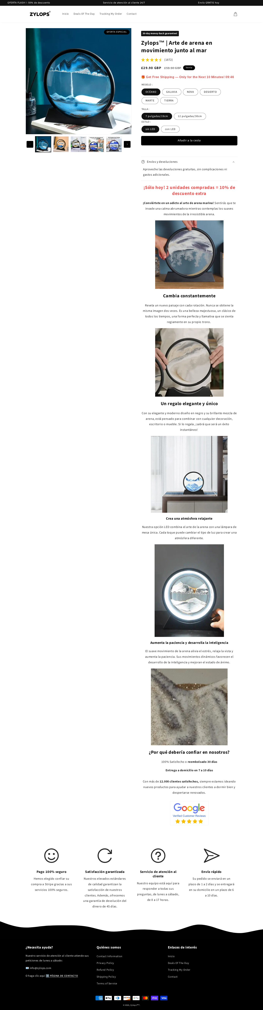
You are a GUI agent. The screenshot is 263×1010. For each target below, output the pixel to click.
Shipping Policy (106, 977)
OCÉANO (151, 92)
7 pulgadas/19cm (157, 116)
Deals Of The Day (178, 963)
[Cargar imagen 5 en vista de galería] (114, 144)
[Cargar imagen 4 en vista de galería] (96, 144)
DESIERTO (210, 92)
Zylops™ (134, 1005)
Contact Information (109, 956)
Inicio (171, 956)
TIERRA (169, 101)
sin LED (150, 129)
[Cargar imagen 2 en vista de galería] (61, 144)
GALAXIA (171, 92)
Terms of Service (107, 984)
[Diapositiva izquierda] (30, 144)
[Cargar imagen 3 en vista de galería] (78, 144)
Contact (173, 977)
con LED (170, 129)
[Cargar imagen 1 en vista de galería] (43, 144)
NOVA (190, 92)
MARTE (150, 101)
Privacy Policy (105, 963)
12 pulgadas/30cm (190, 116)
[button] (235, 14)
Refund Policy (105, 970)
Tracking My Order (179, 970)
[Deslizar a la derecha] (127, 144)
